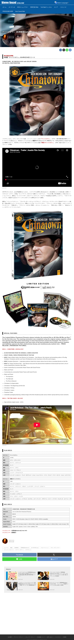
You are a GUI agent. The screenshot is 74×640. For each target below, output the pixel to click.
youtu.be (4, 188)
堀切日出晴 (11, 37)
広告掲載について (41, 637)
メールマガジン (58, 637)
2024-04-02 (11, 36)
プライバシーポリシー (18, 637)
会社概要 (10, 637)
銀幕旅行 (14, 532)
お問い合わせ (50, 637)
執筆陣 (64, 637)
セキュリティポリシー (30, 637)
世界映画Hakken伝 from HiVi (19, 530)
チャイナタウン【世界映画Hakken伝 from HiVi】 (22, 32)
